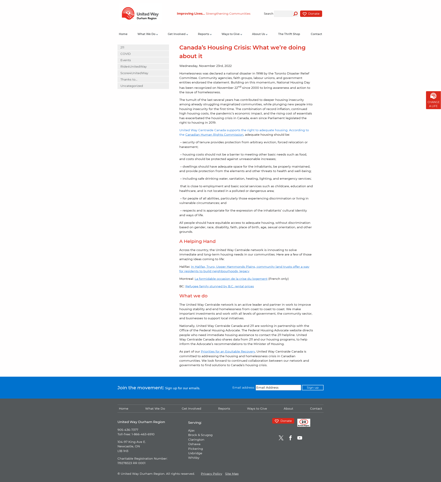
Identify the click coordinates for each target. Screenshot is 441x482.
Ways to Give (231, 34)
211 (122, 47)
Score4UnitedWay (134, 73)
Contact (316, 34)
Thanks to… (128, 79)
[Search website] (295, 14)
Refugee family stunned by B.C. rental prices (219, 286)
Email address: (243, 387)
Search (268, 14)
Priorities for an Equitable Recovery (228, 351)
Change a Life (434, 104)
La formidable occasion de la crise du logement (231, 278)
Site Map (232, 473)
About (288, 408)
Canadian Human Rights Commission (214, 134)
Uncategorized (131, 86)
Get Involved (177, 34)
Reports (204, 34)
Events (125, 60)
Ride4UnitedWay (133, 66)
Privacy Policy (211, 473)
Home (123, 34)
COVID (125, 54)
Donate (313, 13)
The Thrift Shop (289, 34)
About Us (259, 34)
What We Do (146, 34)
